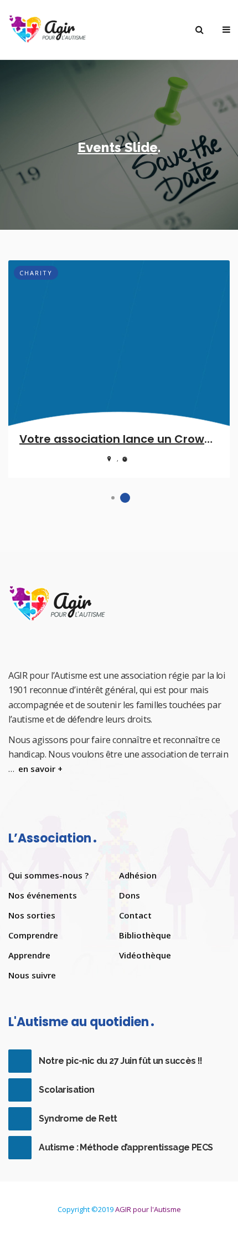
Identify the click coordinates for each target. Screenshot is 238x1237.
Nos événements (42, 895)
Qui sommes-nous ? (48, 875)
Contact (135, 915)
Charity (36, 273)
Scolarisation (66, 1089)
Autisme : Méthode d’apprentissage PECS (126, 1147)
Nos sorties (31, 915)
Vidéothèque (145, 955)
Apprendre (29, 955)
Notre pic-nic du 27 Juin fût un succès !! (120, 1061)
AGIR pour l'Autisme (148, 1209)
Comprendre (33, 935)
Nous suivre (32, 975)
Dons (129, 895)
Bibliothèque (145, 935)
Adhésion (138, 875)
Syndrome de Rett (78, 1118)
